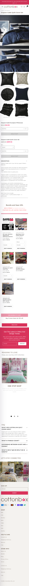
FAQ (2, 545)
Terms (2, 561)
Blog (2, 556)
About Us (3, 551)
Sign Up (22, 343)
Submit (14, 493)
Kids (2, 515)
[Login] (24, 6)
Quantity (4, 151)
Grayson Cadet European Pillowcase (12, 122)
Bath (2, 520)
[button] (14, 161)
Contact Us (4, 537)
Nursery (3, 517)
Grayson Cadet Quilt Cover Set (10, 139)
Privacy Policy (4, 559)
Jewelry (3, 531)
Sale (2, 528)
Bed (2, 512)
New (2, 525)
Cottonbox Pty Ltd (9, 581)
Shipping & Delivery (6, 539)
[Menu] (2, 7)
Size (2, 144)
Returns (3, 542)
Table (2, 523)
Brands (3, 553)
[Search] (21, 6)
